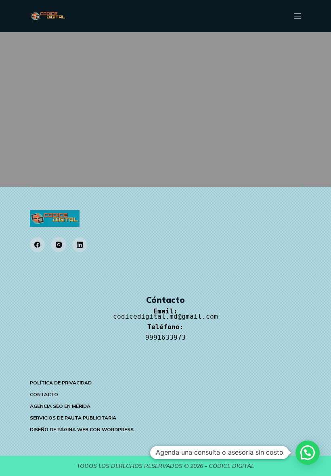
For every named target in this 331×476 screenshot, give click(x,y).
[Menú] (297, 16)
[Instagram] (58, 245)
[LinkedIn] (80, 245)
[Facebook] (37, 245)
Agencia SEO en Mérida (60, 406)
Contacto (44, 394)
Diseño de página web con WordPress (82, 429)
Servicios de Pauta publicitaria (73, 418)
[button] (307, 453)
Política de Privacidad (61, 383)
